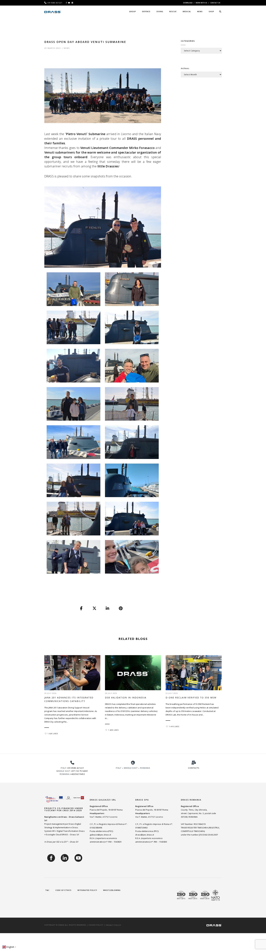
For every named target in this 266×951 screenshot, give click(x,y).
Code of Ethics (63, 890)
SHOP (211, 11)
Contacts (193, 768)
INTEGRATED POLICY (87, 890)
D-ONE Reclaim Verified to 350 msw (191, 697)
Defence (146, 11)
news (200, 11)
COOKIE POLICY (96, 925)
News (67, 48)
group (132, 11)
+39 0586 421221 (75, 768)
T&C (47, 890)
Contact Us (215, 3)
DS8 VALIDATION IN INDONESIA (125, 697)
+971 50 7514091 (79, 771)
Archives (185, 68)
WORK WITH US (201, 3)
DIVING (160, 11)
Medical (187, 11)
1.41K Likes (174, 726)
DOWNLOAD (188, 3)
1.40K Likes (113, 730)
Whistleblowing (112, 890)
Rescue (173, 11)
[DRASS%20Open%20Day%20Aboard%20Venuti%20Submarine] (81, 608)
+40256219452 (77, 774)
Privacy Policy (113, 925)
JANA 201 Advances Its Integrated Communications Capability (68, 699)
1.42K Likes (53, 734)
